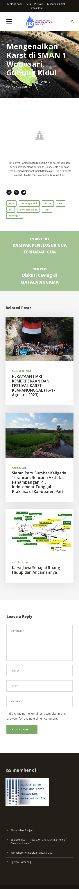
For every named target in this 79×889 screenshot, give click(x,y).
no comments (21, 86)
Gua (11, 203)
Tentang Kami (14, 4)
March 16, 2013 (21, 81)
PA (10, 209)
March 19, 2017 (20, 562)
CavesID (45, 81)
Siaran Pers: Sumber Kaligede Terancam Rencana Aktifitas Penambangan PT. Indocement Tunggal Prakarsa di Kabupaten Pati (39, 482)
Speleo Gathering (21, 862)
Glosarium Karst (56, 4)
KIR (60, 203)
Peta (28, 4)
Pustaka (39, 4)
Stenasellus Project (22, 830)
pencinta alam (28, 209)
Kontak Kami (36, 8)
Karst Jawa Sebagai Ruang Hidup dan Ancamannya (36, 570)
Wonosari (14, 215)
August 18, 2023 (21, 371)
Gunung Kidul (29, 203)
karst (48, 203)
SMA (46, 209)
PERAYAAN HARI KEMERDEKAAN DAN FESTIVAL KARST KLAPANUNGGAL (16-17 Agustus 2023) (33, 385)
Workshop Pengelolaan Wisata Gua (32, 852)
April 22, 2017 (19, 467)
